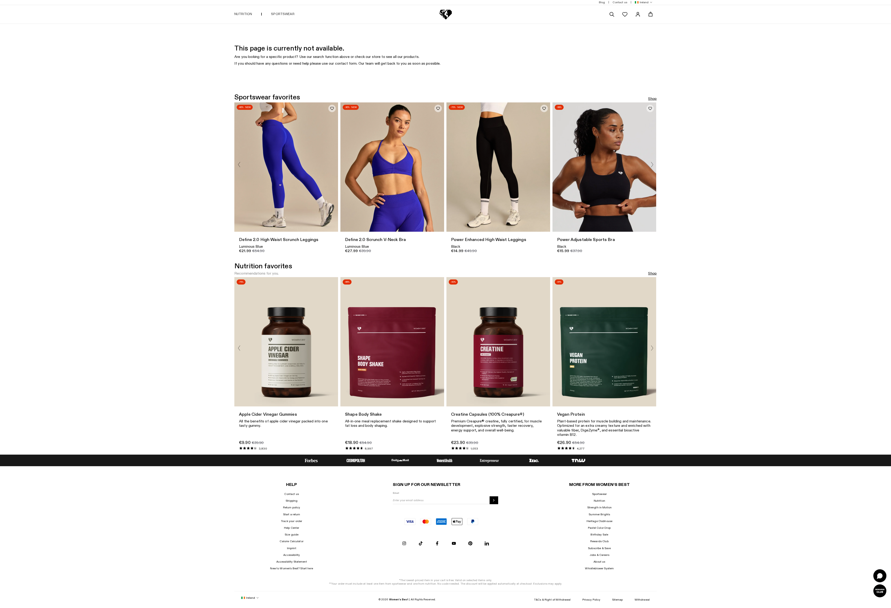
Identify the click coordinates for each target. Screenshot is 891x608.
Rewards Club (599, 541)
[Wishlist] (625, 14)
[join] (494, 500)
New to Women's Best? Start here (291, 568)
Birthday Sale (599, 534)
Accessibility (291, 555)
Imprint (291, 548)
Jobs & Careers (599, 555)
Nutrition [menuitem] (243, 14)
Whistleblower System (599, 568)
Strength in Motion (599, 507)
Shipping (291, 501)
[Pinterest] (470, 543)
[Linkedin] (487, 543)
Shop (652, 99)
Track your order (291, 521)
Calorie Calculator (291, 541)
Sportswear (599, 494)
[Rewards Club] (880, 591)
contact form (346, 63)
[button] (642, 2)
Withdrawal (642, 599)
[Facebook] (437, 543)
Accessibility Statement (291, 562)
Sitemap (617, 599)
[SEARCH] (611, 14)
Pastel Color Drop (599, 528)
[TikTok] (421, 543)
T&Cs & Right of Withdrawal (552, 599)
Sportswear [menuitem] (282, 14)
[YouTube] (454, 543)
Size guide (291, 534)
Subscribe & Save (599, 548)
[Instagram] (404, 543)
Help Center (291, 528)
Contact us (291, 494)
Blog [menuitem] (602, 2)
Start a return (291, 514)
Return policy (291, 507)
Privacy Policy (591, 599)
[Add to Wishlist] (332, 108)
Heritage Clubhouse (600, 521)
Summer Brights (599, 514)
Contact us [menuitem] (620, 2)
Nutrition (599, 501)
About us (599, 562)
